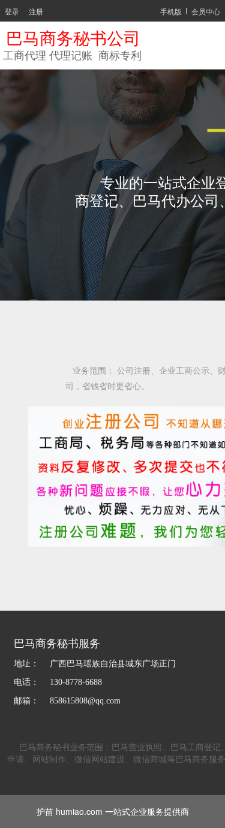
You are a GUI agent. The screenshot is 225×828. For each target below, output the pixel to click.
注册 (36, 11)
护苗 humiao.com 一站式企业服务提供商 (113, 811)
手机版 (171, 11)
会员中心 (205, 11)
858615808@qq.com (86, 700)
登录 (12, 11)
